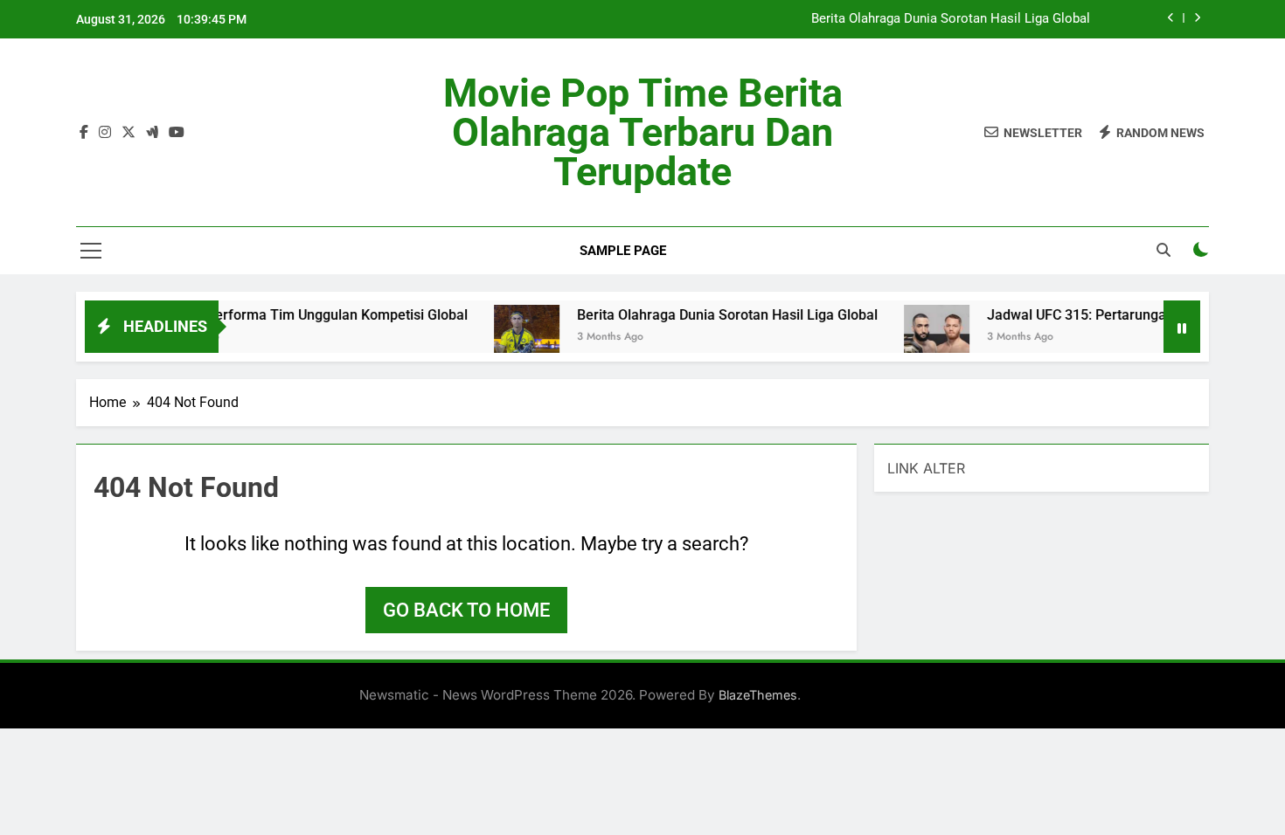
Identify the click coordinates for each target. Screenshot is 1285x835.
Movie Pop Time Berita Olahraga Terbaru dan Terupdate (643, 132)
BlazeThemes (758, 694)
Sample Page (623, 251)
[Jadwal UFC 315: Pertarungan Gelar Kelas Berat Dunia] (920, 337)
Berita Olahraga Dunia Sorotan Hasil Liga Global (950, 19)
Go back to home (466, 610)
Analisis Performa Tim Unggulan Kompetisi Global (293, 315)
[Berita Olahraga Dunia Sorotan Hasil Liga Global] (510, 337)
